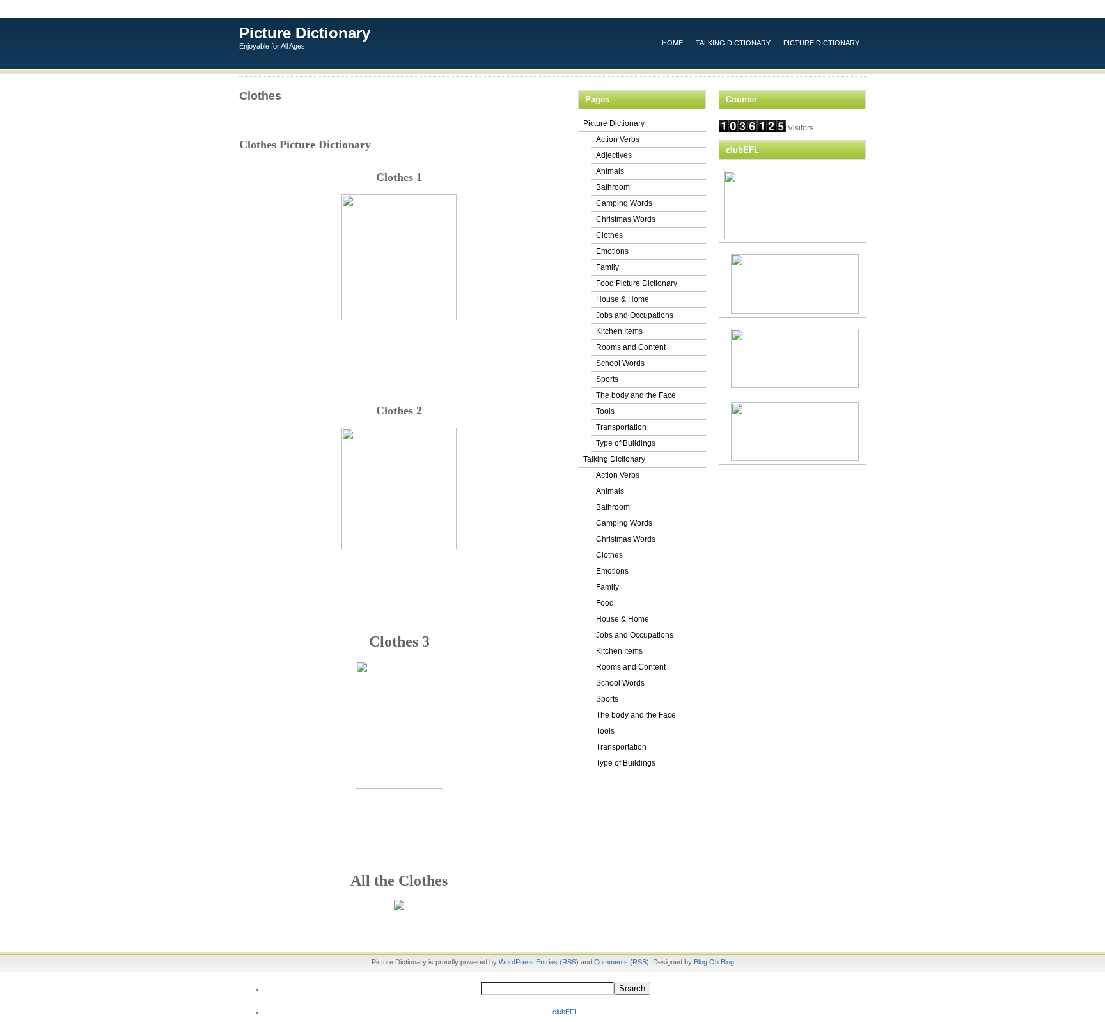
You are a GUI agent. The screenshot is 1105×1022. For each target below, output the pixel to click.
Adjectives (614, 155)
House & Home (622, 299)
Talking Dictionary (733, 43)
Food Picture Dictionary (636, 283)
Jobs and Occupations (634, 315)
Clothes (609, 235)
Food (605, 603)
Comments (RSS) (621, 962)
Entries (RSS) (557, 962)
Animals (610, 171)
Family (607, 267)
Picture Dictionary (304, 33)
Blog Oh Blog (714, 962)
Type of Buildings (625, 443)
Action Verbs (617, 139)
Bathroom (613, 187)
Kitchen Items (619, 331)
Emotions (612, 251)
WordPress (516, 962)
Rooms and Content (631, 347)
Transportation (621, 427)
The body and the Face (636, 395)
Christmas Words (625, 219)
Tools (605, 411)
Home (672, 43)
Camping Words (624, 203)
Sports (607, 379)
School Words (620, 363)
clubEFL (565, 1012)
